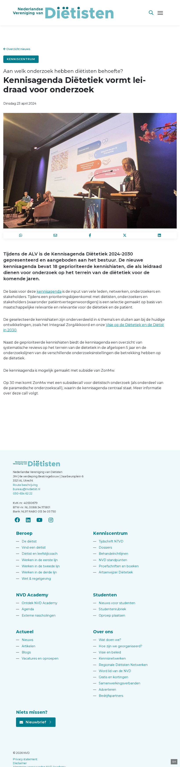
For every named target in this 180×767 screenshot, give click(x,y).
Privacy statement (25, 759)
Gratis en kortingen (110, 677)
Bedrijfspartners (108, 696)
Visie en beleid (107, 652)
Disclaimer (20, 763)
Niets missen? (31, 712)
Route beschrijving (25, 485)
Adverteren (104, 690)
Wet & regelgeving (33, 579)
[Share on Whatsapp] (20, 235)
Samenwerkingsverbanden (116, 683)
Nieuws (24, 640)
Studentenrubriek (109, 609)
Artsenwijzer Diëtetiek (113, 572)
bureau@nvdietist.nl (26, 489)
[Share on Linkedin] (159, 235)
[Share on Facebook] (90, 235)
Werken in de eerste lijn (37, 560)
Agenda (25, 609)
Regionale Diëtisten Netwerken (120, 665)
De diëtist (26, 541)
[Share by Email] (55, 235)
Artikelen (25, 646)
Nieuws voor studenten (114, 603)
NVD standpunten (110, 560)
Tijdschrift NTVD (108, 541)
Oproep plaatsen (109, 615)
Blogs (23, 652)
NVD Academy (32, 595)
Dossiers (102, 547)
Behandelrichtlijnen (110, 554)
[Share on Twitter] (124, 235)
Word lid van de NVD (112, 671)
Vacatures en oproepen (37, 658)
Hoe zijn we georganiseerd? (117, 646)
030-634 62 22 (22, 493)
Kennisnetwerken (109, 658)
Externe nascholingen (36, 615)
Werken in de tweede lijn (38, 566)
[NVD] (63, 12)
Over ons (103, 631)
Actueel (24, 631)
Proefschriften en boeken (116, 566)
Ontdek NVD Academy (36, 603)
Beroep (24, 533)
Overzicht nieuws (18, 49)
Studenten (105, 595)
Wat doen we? (107, 640)
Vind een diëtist (31, 547)
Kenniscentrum (21, 59)
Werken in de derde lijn (36, 572)
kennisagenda (49, 291)
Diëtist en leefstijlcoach (37, 554)
